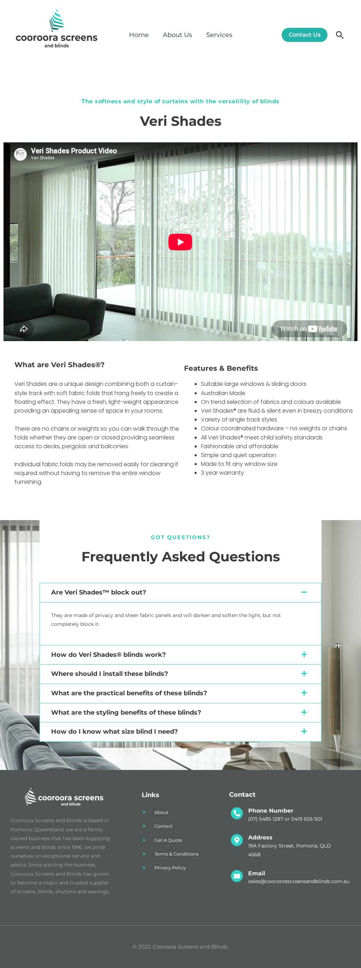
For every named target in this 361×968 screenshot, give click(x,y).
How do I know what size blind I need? (114, 731)
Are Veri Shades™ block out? (98, 592)
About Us (177, 35)
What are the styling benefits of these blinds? (126, 712)
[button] (302, 35)
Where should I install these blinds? (109, 674)
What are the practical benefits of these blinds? (129, 693)
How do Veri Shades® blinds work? (108, 655)
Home (139, 35)
